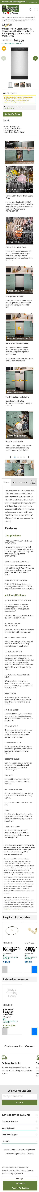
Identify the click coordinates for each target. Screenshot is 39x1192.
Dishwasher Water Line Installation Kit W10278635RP (11, 949)
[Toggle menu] (35, 9)
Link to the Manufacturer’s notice (14, 909)
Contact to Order (12, 114)
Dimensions (23, 482)
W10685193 (29, 953)
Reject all (20, 1183)
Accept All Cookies (20, 1188)
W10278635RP (8, 953)
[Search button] (30, 9)
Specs (14, 482)
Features (6, 482)
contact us (11, 43)
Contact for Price (9, 1026)
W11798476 (7, 1017)
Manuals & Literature (33, 482)
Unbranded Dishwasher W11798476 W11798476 (8, 1012)
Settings (19, 1178)
